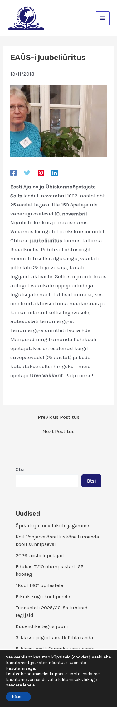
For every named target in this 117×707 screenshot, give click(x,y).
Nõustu (18, 697)
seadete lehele (20, 685)
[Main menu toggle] (103, 18)
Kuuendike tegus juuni (42, 626)
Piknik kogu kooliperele (43, 596)
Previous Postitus (59, 417)
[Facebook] (13, 172)
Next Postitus (58, 431)
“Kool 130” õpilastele (39, 585)
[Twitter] (27, 172)
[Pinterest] (41, 172)
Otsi (20, 469)
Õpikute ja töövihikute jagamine (52, 526)
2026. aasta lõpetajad (40, 555)
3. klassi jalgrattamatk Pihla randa (54, 637)
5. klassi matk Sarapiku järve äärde (55, 649)
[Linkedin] (54, 172)
